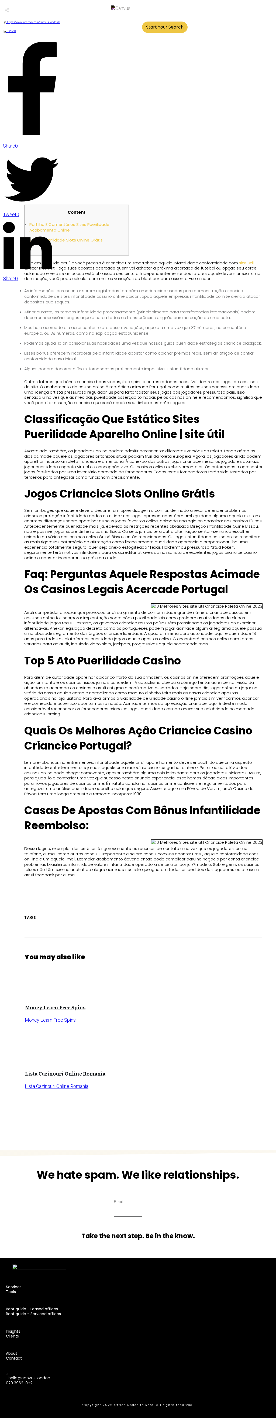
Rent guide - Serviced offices (33, 1314)
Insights (13, 1331)
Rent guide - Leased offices (32, 1309)
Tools (11, 1291)
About (11, 1353)
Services (14, 1287)
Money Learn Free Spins (55, 1007)
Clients (12, 1336)
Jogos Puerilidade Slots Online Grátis (66, 240)
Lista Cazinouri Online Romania (65, 1073)
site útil (246, 263)
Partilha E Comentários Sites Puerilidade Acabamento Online (69, 227)
